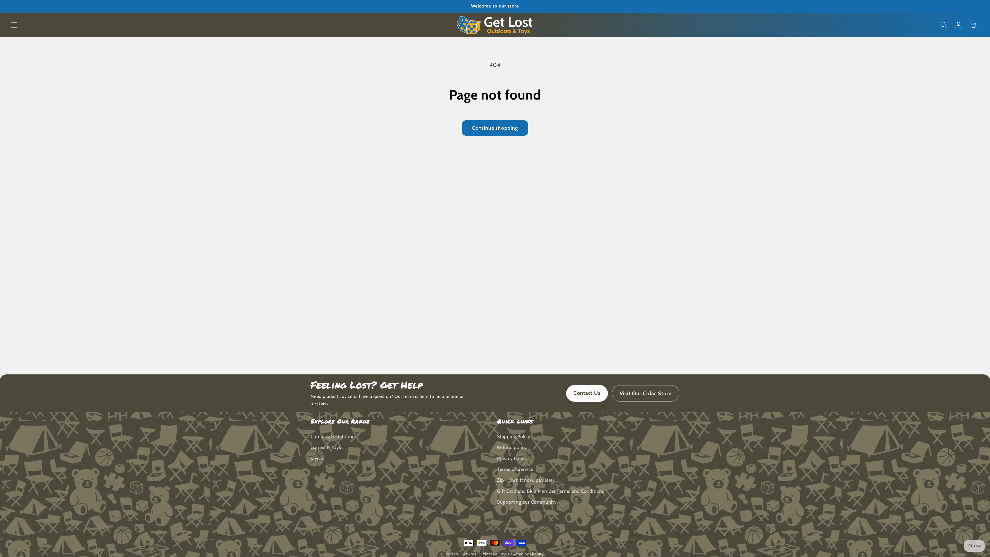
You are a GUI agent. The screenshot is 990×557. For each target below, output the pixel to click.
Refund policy (512, 447)
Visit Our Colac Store (646, 393)
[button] (14, 25)
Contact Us (587, 393)
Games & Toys (326, 447)
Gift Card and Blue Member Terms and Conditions (550, 491)
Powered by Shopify (525, 554)
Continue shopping (495, 128)
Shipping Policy (513, 436)
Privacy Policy (512, 458)
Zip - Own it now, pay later (526, 480)
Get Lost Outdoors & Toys (484, 554)
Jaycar (317, 458)
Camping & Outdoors (333, 436)
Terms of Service (515, 469)
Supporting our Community (527, 502)
